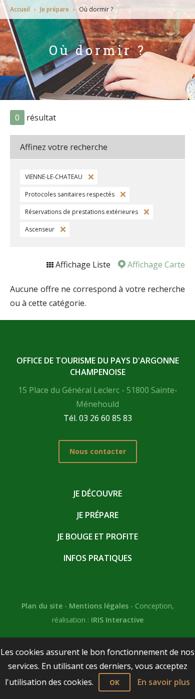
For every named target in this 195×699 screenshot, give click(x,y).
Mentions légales (98, 605)
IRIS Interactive (117, 619)
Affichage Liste (82, 264)
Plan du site (42, 605)
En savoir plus (164, 682)
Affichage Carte (155, 264)
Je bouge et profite (98, 536)
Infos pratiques (98, 558)
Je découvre (98, 493)
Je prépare (54, 9)
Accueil (20, 9)
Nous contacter (98, 451)
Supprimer (90, 177)
